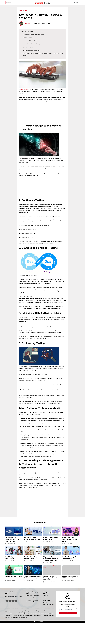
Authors (45, 602)
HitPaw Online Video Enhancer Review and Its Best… (69, 539)
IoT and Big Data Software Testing (31, 44)
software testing (25, 89)
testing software (49, 472)
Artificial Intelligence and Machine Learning (33, 34)
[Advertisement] (75, 27)
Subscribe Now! (68, 613)
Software (25, 10)
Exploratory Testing (28, 47)
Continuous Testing (27, 37)
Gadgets (28, 598)
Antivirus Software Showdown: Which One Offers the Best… (12, 539)
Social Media (36, 595)
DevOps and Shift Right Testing (30, 40)
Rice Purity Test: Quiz (48, 604)
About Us (45, 595)
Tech (20, 10)
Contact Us (46, 598)
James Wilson (27, 23)
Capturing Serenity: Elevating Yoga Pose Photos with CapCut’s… (51, 577)
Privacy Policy (46, 600)
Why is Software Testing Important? (31, 50)
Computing (29, 595)
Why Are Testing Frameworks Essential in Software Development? (50, 558)
